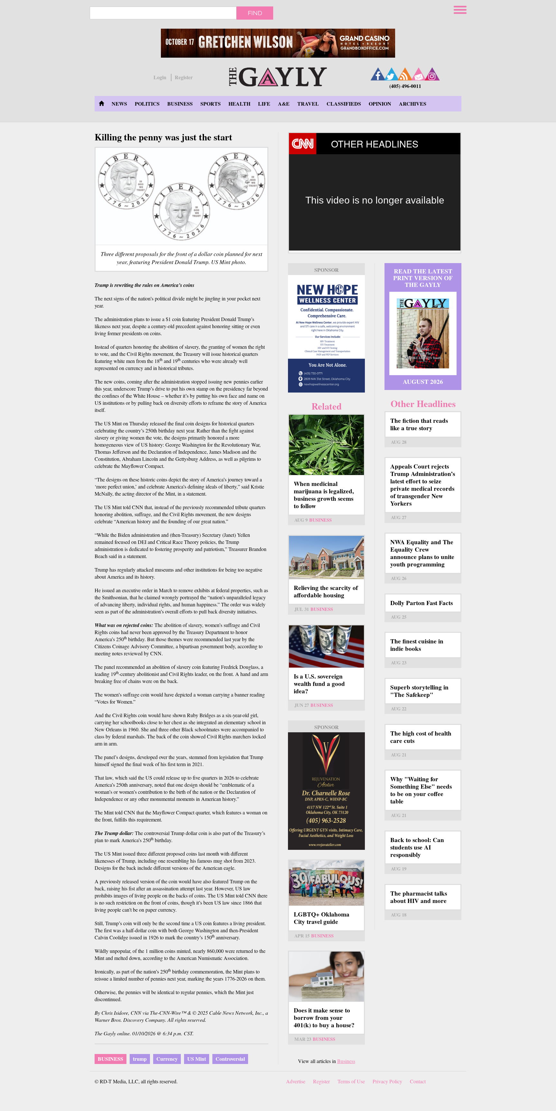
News (119, 103)
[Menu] (461, 8)
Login (159, 77)
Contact (418, 1081)
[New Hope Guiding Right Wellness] (326, 334)
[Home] (278, 75)
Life (264, 103)
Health (239, 103)
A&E (284, 103)
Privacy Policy (387, 1081)
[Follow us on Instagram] (432, 74)
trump (140, 1058)
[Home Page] (101, 103)
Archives (412, 103)
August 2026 (423, 381)
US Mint (196, 1058)
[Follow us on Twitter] (391, 74)
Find (255, 12)
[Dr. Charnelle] (326, 791)
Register (184, 77)
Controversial (230, 1058)
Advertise (295, 1081)
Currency (167, 1058)
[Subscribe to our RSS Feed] (405, 74)
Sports (210, 103)
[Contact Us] (418, 74)
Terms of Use (351, 1081)
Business (180, 103)
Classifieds (344, 103)
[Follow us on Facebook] (378, 74)
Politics (147, 103)
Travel (308, 103)
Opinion (380, 103)
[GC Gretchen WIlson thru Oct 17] (278, 43)
